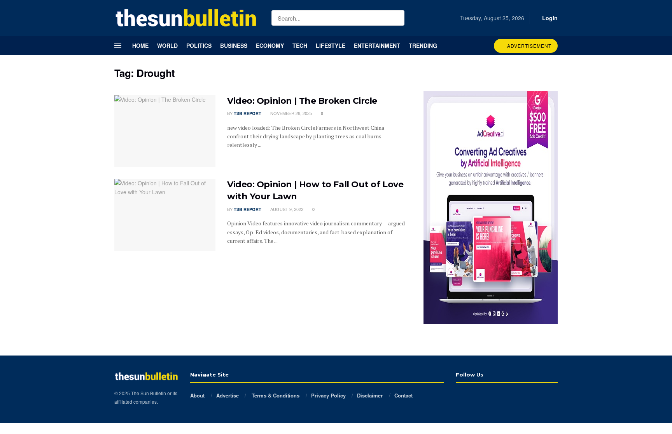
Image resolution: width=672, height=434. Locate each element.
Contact (403, 395)
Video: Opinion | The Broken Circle (302, 101)
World (167, 45)
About (197, 395)
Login (549, 18)
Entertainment (377, 45)
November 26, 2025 (290, 113)
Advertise (227, 395)
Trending (423, 45)
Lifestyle (330, 45)
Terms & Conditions (274, 395)
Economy (270, 45)
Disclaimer (370, 395)
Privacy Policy (328, 395)
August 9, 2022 (286, 209)
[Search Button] (396, 18)
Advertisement (528, 45)
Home (140, 45)
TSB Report (247, 113)
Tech (299, 45)
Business (233, 45)
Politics (199, 45)
